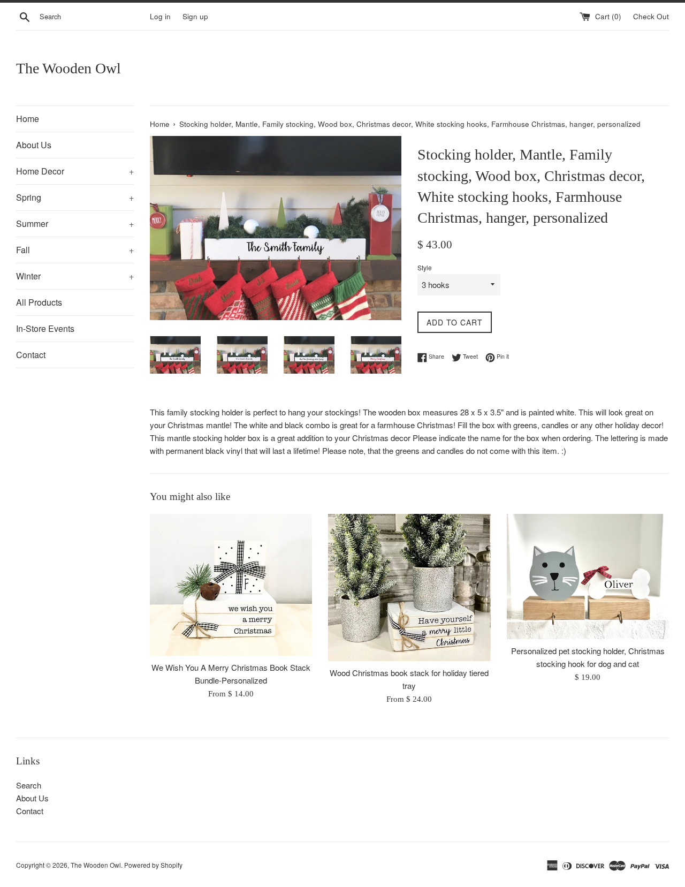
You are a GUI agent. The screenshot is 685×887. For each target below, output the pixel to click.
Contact (30, 354)
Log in (160, 16)
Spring (75, 197)
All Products (39, 302)
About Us (33, 145)
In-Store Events (45, 328)
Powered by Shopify (153, 864)
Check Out (651, 16)
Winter (75, 276)
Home (27, 118)
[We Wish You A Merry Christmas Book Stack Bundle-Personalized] (231, 584)
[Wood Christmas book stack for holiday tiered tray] (409, 587)
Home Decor (75, 171)
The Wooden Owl (68, 68)
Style (424, 267)
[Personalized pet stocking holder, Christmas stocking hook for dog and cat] (588, 576)
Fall (75, 250)
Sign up (195, 16)
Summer (75, 223)
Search (28, 785)
